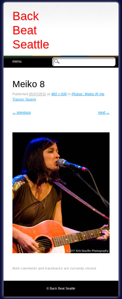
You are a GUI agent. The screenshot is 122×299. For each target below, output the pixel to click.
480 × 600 (59, 94)
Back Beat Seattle (30, 30)
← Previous (21, 112)
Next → (104, 112)
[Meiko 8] (60, 258)
